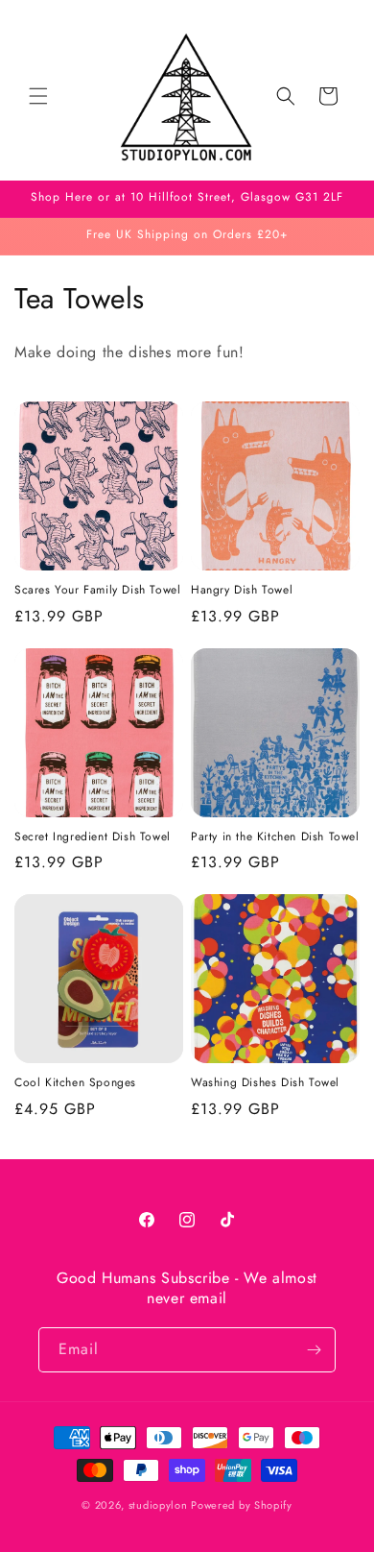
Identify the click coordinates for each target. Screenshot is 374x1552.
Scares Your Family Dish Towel (97, 590)
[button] (38, 96)
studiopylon (158, 1505)
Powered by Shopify (241, 1505)
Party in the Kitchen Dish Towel (275, 837)
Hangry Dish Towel (241, 590)
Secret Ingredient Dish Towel (92, 837)
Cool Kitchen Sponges (75, 1083)
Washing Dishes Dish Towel (265, 1083)
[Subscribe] (313, 1349)
